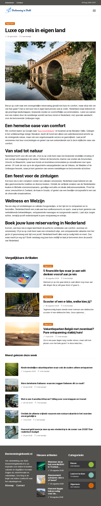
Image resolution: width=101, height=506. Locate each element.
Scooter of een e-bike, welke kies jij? (67, 301)
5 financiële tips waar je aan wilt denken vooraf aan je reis (64, 272)
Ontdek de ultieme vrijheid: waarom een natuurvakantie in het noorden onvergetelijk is (56, 414)
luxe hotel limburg (46, 131)
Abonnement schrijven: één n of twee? (56, 477)
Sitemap (9, 485)
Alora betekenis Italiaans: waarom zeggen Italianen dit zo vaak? (52, 383)
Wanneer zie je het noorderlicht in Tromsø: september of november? (56, 464)
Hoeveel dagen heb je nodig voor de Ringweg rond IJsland (55, 491)
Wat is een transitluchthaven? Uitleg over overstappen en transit (53, 399)
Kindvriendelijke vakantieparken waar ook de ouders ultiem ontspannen (57, 367)
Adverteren (9, 3)
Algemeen (10, 24)
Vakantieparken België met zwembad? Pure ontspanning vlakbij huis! (68, 330)
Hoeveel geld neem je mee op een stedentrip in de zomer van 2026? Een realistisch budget (57, 430)
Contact (20, 3)
